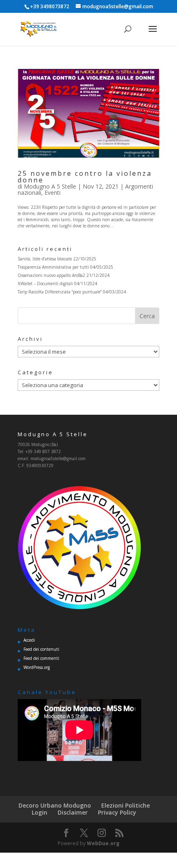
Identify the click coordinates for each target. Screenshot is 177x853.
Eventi (52, 192)
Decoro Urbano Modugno (55, 805)
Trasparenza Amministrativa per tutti (53, 267)
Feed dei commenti (41, 658)
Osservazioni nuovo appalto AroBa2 (51, 275)
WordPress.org (36, 667)
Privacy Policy (117, 812)
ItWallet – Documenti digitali (45, 283)
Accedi (29, 640)
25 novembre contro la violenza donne (85, 176)
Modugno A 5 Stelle (50, 186)
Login (39, 812)
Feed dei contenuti (41, 649)
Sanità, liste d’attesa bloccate (45, 259)
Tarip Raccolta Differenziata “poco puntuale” (60, 292)
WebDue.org (103, 843)
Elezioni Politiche (125, 805)
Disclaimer (73, 812)
